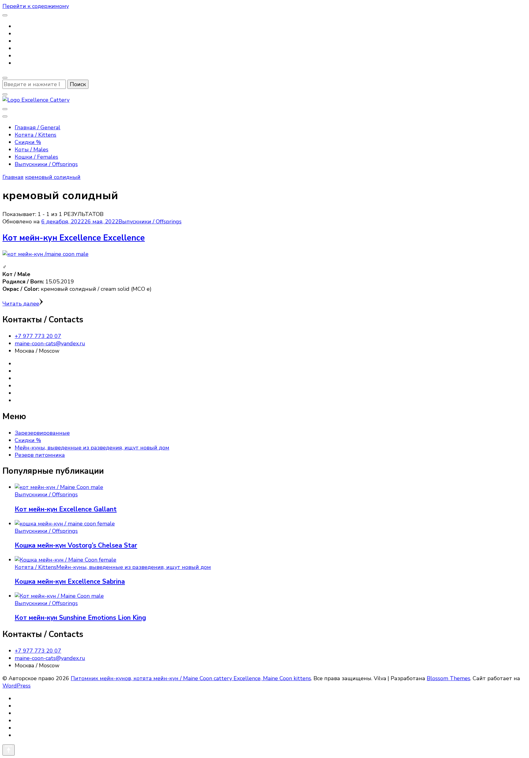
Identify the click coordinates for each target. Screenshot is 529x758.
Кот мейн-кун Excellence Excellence (73, 238)
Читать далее (20, 303)
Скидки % (28, 142)
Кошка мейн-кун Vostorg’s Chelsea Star (76, 545)
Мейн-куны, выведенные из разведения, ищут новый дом (92, 447)
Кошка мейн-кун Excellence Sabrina (70, 581)
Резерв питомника (40, 455)
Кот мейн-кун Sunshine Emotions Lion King (80, 617)
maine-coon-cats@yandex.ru (50, 343)
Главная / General (37, 127)
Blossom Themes (448, 678)
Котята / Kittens (35, 134)
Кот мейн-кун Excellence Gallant (66, 509)
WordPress (16, 685)
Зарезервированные (42, 433)
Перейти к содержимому (35, 6)
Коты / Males (31, 149)
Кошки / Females (36, 157)
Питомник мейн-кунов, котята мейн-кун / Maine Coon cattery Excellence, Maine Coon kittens (191, 678)
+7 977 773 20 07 (38, 336)
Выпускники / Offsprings (46, 164)
